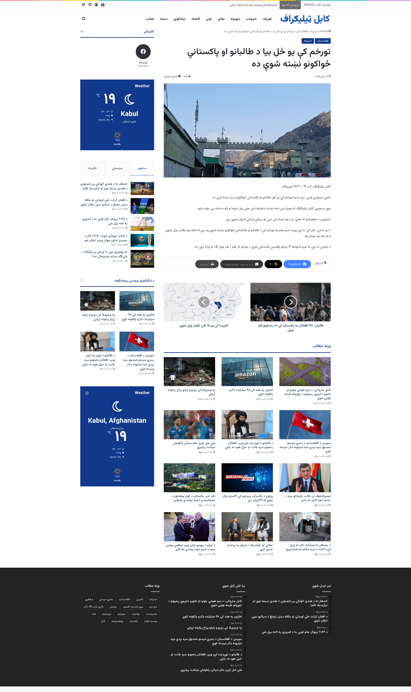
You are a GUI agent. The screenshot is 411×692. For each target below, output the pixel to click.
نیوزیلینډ (106, 614)
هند (94, 614)
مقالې (221, 19)
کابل (103, 621)
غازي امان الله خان (93, 607)
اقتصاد (195, 19)
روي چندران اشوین (133, 607)
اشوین (139, 599)
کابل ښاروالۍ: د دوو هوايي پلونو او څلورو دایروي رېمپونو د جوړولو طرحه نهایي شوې (307, 394)
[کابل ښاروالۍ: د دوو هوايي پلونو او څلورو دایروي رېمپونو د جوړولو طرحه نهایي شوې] (305, 371)
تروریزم (153, 607)
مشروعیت (151, 614)
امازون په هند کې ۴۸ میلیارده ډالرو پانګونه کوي (251, 392)
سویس (113, 607)
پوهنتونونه (117, 621)
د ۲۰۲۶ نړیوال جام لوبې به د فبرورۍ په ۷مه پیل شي (104, 221)
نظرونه (92, 168)
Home (324, 31)
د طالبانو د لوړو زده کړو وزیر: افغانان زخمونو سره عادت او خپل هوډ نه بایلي (249, 445)
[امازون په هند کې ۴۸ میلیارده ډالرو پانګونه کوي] (247, 371)
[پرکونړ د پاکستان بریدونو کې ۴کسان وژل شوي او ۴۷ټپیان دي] (247, 477)
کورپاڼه (267, 19)
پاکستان (133, 621)
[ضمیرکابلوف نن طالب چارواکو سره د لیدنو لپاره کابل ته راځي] (305, 477)
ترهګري (89, 599)
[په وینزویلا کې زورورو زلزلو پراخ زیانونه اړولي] (189, 371)
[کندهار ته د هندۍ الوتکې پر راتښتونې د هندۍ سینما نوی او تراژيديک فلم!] (142, 188)
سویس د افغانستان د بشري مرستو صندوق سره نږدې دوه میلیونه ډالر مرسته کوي (231, 5)
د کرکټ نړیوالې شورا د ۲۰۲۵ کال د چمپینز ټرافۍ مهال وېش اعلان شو (105, 238)
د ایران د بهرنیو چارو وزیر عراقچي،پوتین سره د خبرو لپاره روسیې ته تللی (190, 547)
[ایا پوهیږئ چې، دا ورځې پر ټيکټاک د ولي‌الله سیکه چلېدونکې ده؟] (142, 259)
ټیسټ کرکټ (150, 621)
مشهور (142, 168)
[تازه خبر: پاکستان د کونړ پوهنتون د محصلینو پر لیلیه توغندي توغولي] (189, 477)
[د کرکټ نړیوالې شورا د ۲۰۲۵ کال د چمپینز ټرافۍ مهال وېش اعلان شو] (142, 240)
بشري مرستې (106, 599)
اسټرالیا (153, 599)
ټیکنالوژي (179, 19)
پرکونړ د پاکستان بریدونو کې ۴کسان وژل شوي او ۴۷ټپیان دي (248, 498)
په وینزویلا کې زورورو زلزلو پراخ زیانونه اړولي (191, 392)
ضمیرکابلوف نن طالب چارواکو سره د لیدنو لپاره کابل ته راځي (308, 498)
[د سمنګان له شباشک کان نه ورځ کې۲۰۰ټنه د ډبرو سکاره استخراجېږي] (305, 526)
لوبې (209, 19)
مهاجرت (135, 614)
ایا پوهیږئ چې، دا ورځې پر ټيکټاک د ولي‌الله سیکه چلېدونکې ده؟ (104, 254)
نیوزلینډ (121, 614)
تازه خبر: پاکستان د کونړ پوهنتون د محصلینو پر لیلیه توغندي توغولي (193, 498)
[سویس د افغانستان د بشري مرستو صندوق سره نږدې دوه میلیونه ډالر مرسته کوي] (305, 424)
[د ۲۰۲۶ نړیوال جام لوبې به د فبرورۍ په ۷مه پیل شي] (142, 224)
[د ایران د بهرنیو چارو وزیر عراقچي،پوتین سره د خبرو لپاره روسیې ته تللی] (189, 526)
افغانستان (302, 31)
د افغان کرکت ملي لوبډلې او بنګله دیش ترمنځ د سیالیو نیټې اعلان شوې (104, 202)
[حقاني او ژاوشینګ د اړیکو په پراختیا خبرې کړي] (247, 526)
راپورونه (235, 19)
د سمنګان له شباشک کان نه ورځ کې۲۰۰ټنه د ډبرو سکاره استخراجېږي (308, 547)
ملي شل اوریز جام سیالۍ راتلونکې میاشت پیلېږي (194, 445)
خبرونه (252, 19)
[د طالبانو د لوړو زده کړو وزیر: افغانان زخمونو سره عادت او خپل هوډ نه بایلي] (247, 424)
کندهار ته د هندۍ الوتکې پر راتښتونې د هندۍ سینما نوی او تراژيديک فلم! (103, 186)
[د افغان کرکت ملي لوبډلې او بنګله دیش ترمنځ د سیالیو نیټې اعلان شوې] (142, 206)
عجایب (150, 19)
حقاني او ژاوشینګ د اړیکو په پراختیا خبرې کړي (250, 547)
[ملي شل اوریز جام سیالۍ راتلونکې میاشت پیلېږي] (189, 424)
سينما (164, 19)
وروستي (117, 168)
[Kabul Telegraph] (305, 19)
